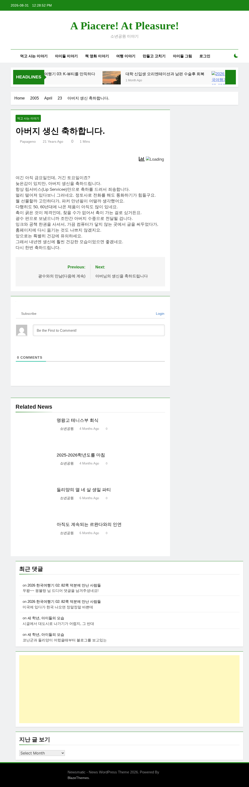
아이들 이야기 (66, 56)
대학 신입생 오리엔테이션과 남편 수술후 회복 (157, 74)
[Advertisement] (129, 689)
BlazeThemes (78, 778)
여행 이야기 (125, 56)
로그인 (204, 56)
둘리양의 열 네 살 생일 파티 (84, 489)
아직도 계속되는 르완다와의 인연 (89, 524)
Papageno (28, 141)
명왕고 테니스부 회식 (77, 420)
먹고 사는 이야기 (34, 56)
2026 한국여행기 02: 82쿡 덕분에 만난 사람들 (64, 585)
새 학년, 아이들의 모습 (45, 618)
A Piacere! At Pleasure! (124, 26)
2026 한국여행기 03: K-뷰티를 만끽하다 (53, 74)
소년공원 (67, 429)
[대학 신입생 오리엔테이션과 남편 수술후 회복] (104, 80)
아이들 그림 (182, 56)
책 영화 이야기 (97, 56)
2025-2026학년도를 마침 (81, 455)
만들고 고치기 (154, 56)
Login (159, 313)
